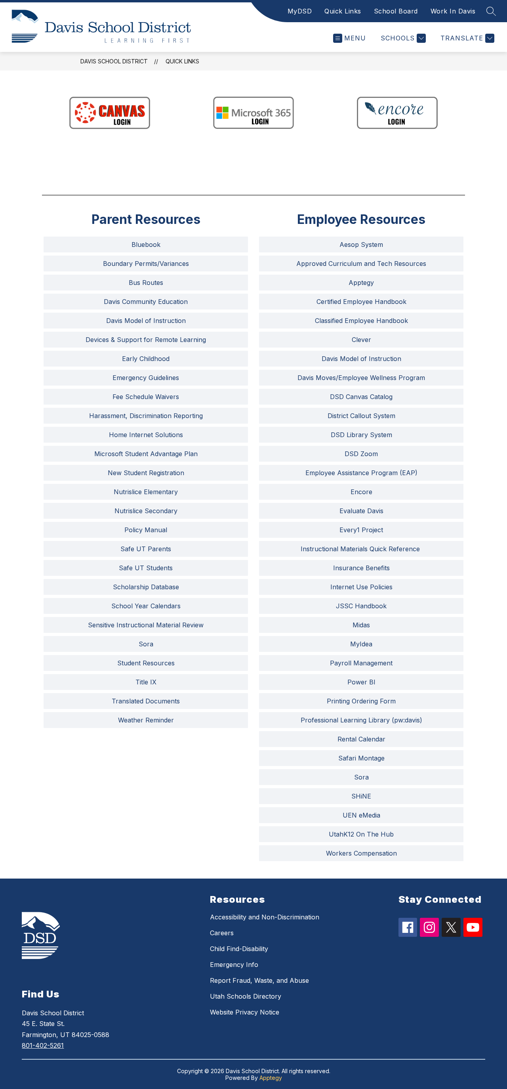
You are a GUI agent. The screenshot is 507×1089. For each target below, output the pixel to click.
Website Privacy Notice (244, 1012)
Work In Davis (453, 11)
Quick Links (342, 11)
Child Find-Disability (239, 949)
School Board (396, 11)
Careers (222, 933)
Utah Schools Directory (245, 996)
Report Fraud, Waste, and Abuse (259, 980)
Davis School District (114, 61)
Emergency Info (234, 965)
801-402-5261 (43, 1045)
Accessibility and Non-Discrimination (264, 917)
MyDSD (300, 11)
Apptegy (270, 1077)
